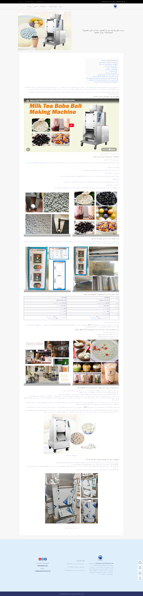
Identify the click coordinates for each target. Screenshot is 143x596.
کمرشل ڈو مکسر (30, 162)
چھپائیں (104, 60)
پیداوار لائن (53, 6)
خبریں (35, 6)
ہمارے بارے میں (39, 1)
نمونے (20, 1)
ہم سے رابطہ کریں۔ (29, 1)
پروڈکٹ (44, 6)
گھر (60, 6)
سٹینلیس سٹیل (94, 318)
